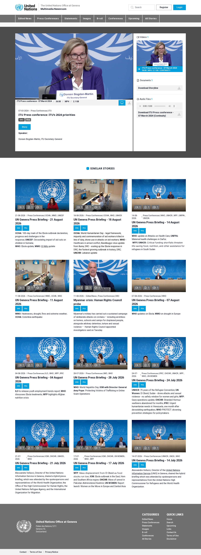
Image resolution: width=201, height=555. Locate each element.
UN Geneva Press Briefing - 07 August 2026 (155, 302)
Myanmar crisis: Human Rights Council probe (98, 302)
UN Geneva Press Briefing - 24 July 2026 (157, 380)
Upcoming (134, 18)
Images (87, 18)
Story (24, 127)
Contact (23, 552)
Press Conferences (48, 18)
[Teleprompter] (122, 103)
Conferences (115, 18)
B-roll (100, 18)
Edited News (24, 18)
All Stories (151, 18)
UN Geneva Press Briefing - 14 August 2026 (155, 224)
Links (169, 529)
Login (179, 7)
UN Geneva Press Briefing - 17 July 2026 (99, 463)
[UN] (26, 7)
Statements (71, 18)
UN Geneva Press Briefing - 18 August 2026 (97, 221)
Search (170, 522)
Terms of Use (173, 535)
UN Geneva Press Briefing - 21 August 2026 (39, 221)
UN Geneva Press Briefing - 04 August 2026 (39, 379)
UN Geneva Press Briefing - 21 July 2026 (40, 463)
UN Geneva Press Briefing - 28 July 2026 (99, 377)
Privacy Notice (51, 552)
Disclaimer (172, 539)
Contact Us (171, 532)
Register (164, 7)
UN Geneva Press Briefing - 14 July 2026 (157, 460)
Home (169, 519)
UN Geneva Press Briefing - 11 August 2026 (39, 302)
